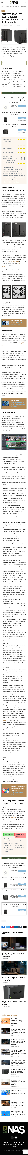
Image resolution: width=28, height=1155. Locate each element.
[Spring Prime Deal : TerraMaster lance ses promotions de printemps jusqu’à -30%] (5, 1021)
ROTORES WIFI (20, 1142)
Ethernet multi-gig (13, 261)
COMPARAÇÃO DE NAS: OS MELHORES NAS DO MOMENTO (18, 404)
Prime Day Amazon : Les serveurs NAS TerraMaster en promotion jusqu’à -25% (18, 1113)
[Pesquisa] (26, 2)
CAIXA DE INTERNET (18, 1144)
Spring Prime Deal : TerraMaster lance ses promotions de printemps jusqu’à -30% (18, 1021)
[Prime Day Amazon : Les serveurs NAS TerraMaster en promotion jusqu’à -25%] (5, 1113)
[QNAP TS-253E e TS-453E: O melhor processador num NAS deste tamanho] (14, 36)
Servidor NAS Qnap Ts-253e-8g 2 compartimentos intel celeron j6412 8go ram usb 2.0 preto (14, 100)
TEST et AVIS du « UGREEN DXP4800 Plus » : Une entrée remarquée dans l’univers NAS (12, 955)
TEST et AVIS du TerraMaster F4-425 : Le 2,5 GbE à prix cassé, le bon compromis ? (18, 1082)
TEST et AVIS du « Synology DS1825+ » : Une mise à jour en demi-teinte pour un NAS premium (13, 978)
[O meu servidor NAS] (14, 2)
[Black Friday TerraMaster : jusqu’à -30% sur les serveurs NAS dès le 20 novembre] (5, 1062)
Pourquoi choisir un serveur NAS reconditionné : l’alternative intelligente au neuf (19, 1052)
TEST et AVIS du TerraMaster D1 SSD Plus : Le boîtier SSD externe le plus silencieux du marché (18, 1103)
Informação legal (20, 1150)
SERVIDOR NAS (11, 1142)
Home (4, 1142)
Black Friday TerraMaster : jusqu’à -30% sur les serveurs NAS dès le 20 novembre (18, 1062)
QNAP (3, 10)
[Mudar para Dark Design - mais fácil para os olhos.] (23, 2)
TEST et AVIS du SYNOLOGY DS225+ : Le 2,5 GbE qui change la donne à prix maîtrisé (13, 1002)
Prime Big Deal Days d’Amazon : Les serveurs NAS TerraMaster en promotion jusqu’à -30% (19, 1093)
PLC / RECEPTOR (7, 1144)
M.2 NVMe (13, 818)
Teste (3, 921)
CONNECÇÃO (14, 1146)
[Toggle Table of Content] (23, 63)
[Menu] (2, 2)
